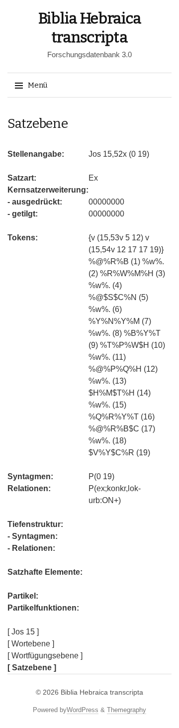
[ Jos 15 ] (23, 631)
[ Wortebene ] (30, 643)
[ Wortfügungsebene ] (45, 655)
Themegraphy (126, 710)
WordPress (82, 710)
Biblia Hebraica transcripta (102, 692)
